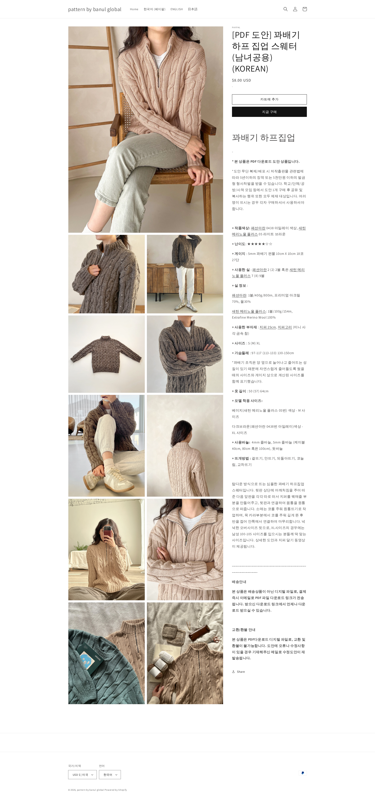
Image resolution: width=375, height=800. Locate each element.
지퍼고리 (285, 327)
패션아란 (258, 228)
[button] (285, 9)
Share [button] (241, 671)
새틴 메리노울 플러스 (249, 311)
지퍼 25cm (268, 327)
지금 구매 (269, 112)
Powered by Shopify (116, 789)
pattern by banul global (90, 789)
